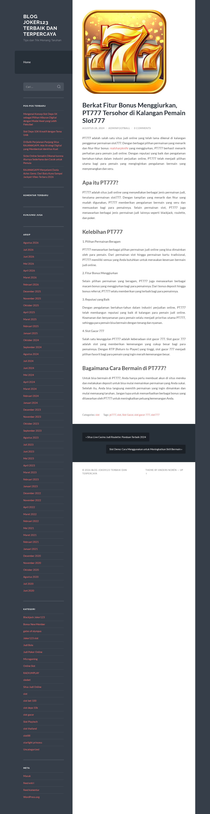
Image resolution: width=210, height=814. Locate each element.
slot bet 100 (29, 700)
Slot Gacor (127, 414)
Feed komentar (31, 789)
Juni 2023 (28, 451)
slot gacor (28, 714)
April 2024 (29, 381)
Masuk (27, 775)
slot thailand (30, 728)
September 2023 (32, 430)
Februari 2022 (31, 521)
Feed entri (28, 783)
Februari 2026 (31, 284)
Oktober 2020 (31, 569)
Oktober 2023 (31, 423)
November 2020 (32, 562)
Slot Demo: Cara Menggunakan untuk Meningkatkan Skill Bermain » (145, 449)
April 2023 (29, 465)
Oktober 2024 (31, 340)
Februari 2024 (31, 395)
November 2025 (32, 298)
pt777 (112, 414)
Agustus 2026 (31, 242)
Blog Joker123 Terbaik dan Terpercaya (40, 25)
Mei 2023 (28, 458)
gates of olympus (32, 631)
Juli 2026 (28, 249)
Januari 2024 (30, 402)
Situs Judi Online (32, 686)
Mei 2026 (28, 263)
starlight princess (32, 742)
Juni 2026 (28, 256)
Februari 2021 (31, 541)
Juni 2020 (28, 590)
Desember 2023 (32, 409)
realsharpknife (119, 148)
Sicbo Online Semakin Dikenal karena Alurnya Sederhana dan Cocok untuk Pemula (43, 159)
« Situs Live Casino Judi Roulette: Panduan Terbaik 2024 (116, 437)
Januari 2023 (30, 486)
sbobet (27, 679)
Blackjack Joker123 (34, 617)
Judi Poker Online (32, 651)
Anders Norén (167, 470)
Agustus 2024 (31, 354)
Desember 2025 (32, 291)
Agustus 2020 (31, 576)
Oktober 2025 (31, 305)
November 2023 (32, 416)
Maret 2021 (30, 534)
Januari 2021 (30, 548)
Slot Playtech (30, 721)
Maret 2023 (30, 472)
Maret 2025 (30, 319)
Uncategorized (31, 749)
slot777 (155, 414)
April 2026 (29, 270)
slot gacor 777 (142, 414)
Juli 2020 (28, 583)
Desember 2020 (32, 555)
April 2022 (29, 507)
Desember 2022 (32, 493)
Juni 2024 (28, 367)
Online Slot (29, 665)
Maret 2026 (30, 277)
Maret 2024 (30, 388)
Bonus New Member (34, 624)
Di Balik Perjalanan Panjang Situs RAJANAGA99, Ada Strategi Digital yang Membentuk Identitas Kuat (42, 145)
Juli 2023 (28, 444)
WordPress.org (31, 796)
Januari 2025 (30, 333)
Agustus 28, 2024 (93, 128)
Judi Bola (28, 645)
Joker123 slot (30, 638)
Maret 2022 (30, 514)
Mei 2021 (28, 528)
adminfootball (119, 128)
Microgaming (30, 658)
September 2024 (32, 347)
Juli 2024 (28, 360)
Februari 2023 (31, 479)
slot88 (26, 735)
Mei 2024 (28, 374)
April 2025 (29, 312)
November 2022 (32, 500)
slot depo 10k (30, 707)
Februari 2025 (31, 326)
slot (25, 693)
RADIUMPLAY (31, 672)
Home (27, 62)
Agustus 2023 (31, 437)
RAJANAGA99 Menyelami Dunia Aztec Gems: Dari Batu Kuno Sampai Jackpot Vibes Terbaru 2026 (42, 173)
